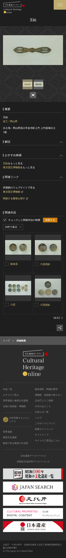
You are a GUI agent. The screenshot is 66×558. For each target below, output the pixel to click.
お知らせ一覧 (42, 412)
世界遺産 (7, 431)
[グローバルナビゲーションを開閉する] (60, 5)
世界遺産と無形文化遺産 (15, 400)
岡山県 (13, 121)
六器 (12, 304)
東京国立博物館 (11, 167)
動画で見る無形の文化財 (15, 443)
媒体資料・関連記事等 (46, 389)
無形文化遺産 (10, 437)
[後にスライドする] (58, 318)
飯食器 (14, 264)
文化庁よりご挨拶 (44, 400)
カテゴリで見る (11, 395)
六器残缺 (45, 264)
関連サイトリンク (44, 429)
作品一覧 (7, 389)
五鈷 (5, 163)
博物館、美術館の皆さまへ (48, 395)
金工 (5, 121)
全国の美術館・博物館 (14, 406)
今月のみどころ (43, 406)
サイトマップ (42, 434)
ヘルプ (38, 417)
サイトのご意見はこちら (47, 440)
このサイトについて (45, 423)
